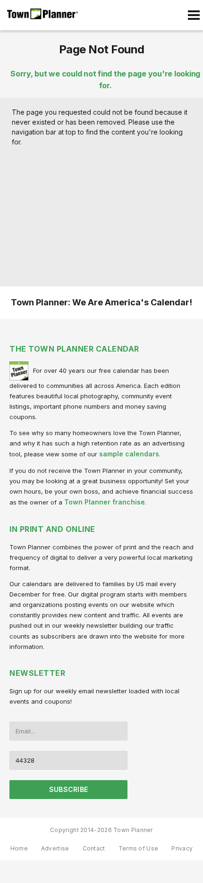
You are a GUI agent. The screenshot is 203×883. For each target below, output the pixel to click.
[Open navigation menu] (193, 15)
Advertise (55, 848)
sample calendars (129, 454)
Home (19, 848)
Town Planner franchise (104, 502)
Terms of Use (138, 848)
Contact (94, 848)
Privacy (182, 848)
